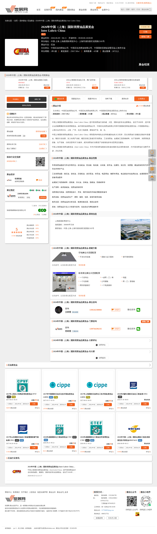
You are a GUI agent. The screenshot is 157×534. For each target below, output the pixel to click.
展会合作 (52, 492)
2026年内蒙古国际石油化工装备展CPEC (132, 395)
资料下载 (108, 99)
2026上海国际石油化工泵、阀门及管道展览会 (81, 80)
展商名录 (125, 99)
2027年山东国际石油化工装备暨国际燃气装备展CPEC (22, 438)
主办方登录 (119, 3)
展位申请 (18, 404)
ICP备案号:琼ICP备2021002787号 (69, 511)
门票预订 (10, 404)
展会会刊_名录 (62, 492)
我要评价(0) (92, 99)
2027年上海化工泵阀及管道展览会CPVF (21, 395)
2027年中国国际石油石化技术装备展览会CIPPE (58, 395)
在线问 (117, 310)
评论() (37, 408)
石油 (53, 45)
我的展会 (109, 3)
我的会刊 (101, 3)
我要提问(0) (75, 99)
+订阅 (43, 136)
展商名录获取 (26, 105)
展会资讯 (94, 10)
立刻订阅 (42, 144)
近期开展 (48, 10)
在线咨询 (99, 518)
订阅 (145, 32)
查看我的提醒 (40, 131)
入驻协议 (32, 492)
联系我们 (16, 492)
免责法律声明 (42, 492)
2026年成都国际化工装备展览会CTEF (59, 438)
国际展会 (71, 10)
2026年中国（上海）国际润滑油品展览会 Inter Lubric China (58, 21)
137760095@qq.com (107, 510)
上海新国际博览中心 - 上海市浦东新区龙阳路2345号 (82, 41)
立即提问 (102, 358)
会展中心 (106, 10)
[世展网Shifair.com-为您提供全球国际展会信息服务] (16, 9)
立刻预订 (42, 148)
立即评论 (102, 345)
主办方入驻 (112, 518)
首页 (38, 10)
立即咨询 (43, 197)
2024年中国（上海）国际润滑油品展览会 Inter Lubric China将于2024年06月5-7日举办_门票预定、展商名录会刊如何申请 (51, 467)
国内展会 (60, 10)
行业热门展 (145, 27)
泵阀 (78, 87)
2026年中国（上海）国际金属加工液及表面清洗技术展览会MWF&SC (133, 438)
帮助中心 (8, 492)
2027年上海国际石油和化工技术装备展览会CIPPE (96, 395)
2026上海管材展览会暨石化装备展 (127, 80)
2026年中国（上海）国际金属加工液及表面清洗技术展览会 (33, 80)
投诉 (40, 180)
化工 (80, 87)
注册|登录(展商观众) (143, 3)
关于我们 (24, 492)
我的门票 (92, 3)
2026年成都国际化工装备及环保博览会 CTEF (94, 438)
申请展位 (16, 99)
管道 (128, 87)
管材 (75, 87)
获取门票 (145, 37)
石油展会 (30, 21)
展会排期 (83, 10)
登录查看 (81, 265)
